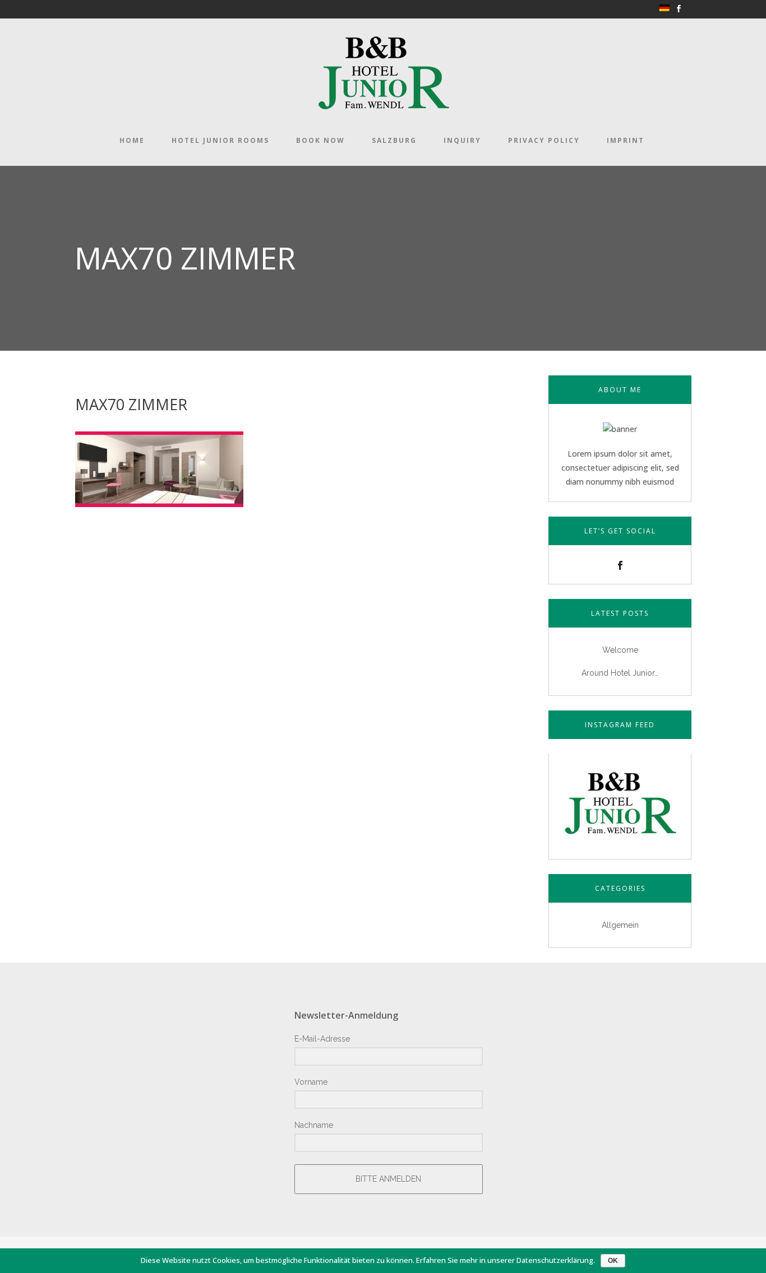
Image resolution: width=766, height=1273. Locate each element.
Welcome (620, 649)
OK (613, 1261)
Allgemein (620, 925)
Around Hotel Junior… (620, 672)
